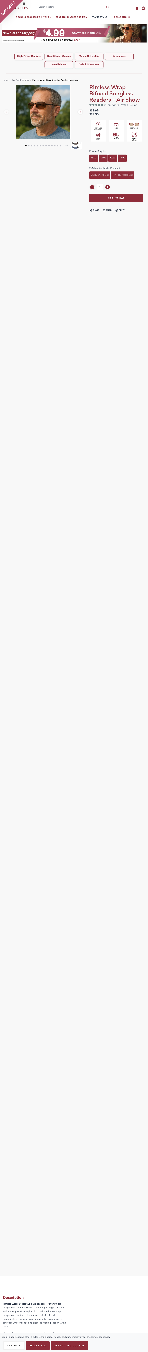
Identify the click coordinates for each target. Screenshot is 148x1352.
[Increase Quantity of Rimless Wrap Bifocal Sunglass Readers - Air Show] (107, 187)
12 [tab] (57, 145)
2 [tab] (28, 145)
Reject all (37, 1345)
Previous (6, 112)
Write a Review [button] (129, 105)
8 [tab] (46, 145)
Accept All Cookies (69, 1345)
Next (80, 112)
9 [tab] (49, 145)
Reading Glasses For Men (71, 17)
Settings (14, 1345)
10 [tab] (52, 145)
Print (121, 210)
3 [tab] (31, 145)
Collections (122, 17)
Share (96, 210)
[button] (74, 33)
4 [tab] (34, 145)
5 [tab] (37, 145)
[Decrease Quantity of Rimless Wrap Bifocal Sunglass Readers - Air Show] (92, 187)
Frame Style (99, 17)
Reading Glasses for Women (33, 17)
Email (109, 210)
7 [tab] (43, 145)
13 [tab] (60, 145)
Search (107, 7)
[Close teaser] (24, 3)
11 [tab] (55, 145)
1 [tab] (26, 145)
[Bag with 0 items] (143, 8)
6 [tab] (40, 145)
